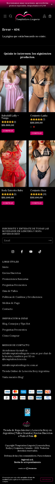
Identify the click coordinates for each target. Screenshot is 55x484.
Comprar (8, 131)
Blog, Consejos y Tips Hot (16, 323)
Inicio (5, 267)
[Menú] (5, 16)
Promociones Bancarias (15, 279)
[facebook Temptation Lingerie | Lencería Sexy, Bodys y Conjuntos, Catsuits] (22, 251)
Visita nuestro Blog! (13, 377)
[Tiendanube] (27, 468)
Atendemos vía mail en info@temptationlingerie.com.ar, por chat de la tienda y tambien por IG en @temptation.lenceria (26, 355)
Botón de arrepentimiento (27, 462)
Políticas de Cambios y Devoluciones (22, 297)
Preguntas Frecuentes (14, 285)
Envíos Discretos (11, 273)
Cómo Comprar (10, 335)
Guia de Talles (10, 291)
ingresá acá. (27, 459)
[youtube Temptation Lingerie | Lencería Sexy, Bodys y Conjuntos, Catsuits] (31, 251)
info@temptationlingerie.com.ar (20, 365)
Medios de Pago (11, 303)
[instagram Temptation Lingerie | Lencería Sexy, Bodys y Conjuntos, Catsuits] (13, 251)
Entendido (46, 479)
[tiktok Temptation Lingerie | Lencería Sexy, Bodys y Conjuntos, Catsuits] (40, 251)
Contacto (7, 309)
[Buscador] (10, 16)
